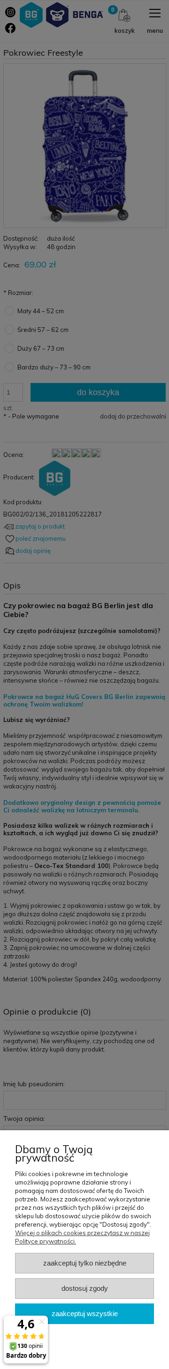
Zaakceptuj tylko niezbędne (84, 1263)
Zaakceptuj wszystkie (85, 1313)
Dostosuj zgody (84, 1288)
